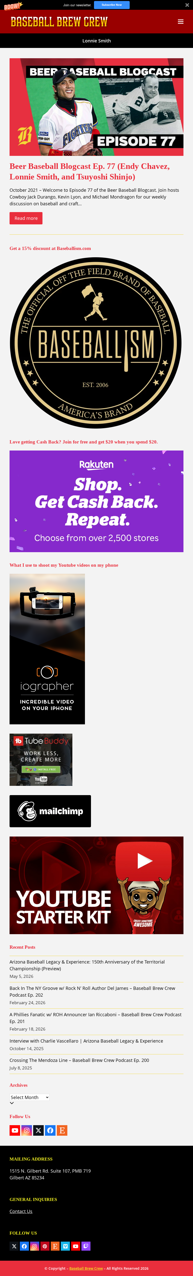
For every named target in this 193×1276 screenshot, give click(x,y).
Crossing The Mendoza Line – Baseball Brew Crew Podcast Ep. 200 (79, 1060)
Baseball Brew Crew (86, 1268)
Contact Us (21, 1211)
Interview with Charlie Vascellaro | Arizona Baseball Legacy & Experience (86, 1041)
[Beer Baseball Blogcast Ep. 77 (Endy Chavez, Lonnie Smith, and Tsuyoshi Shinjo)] (96, 107)
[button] (96, 5)
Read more (26, 218)
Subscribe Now (112, 5)
